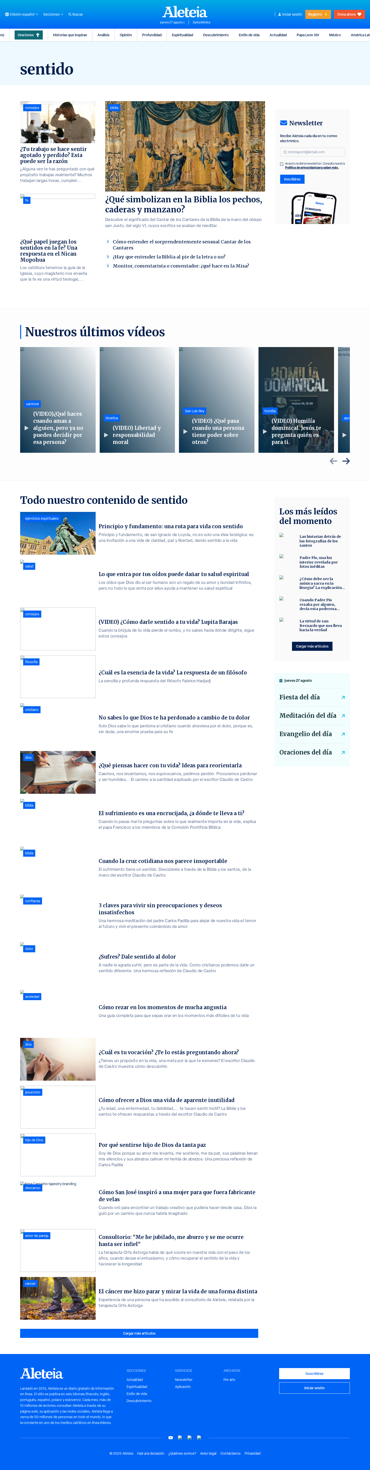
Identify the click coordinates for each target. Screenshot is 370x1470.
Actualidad (278, 34)
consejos (32, 107)
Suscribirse (314, 1373)
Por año (229, 1379)
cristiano (32, 709)
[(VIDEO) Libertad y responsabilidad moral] (137, 400)
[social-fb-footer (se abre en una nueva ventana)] (180, 1437)
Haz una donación (150, 1453)
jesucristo (32, 1092)
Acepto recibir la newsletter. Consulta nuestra (315, 166)
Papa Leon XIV (308, 34)
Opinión (126, 34)
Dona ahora (346, 14)
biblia (114, 107)
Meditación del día (308, 716)
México (335, 34)
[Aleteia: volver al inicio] (185, 11)
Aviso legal (208, 1453)
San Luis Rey (194, 411)
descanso (32, 1188)
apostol (350, 418)
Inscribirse (292, 179)
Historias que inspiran (70, 34)
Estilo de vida (249, 34)
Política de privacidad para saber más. (312, 167)
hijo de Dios (34, 1140)
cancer (30, 1283)
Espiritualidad (182, 34)
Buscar (77, 14)
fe (26, 200)
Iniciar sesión (292, 14)
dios (28, 757)
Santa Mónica (201, 22)
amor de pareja (36, 1235)
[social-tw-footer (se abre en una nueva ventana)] (190, 1437)
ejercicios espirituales (42, 518)
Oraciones (26, 34)
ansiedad (32, 996)
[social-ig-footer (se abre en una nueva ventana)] (199, 1437)
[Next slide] (346, 461)
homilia (270, 411)
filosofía (31, 662)
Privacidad (253, 1453)
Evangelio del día (305, 734)
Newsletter (184, 1379)
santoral (32, 404)
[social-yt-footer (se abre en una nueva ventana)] (170, 1437)
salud (29, 566)
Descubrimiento (216, 34)
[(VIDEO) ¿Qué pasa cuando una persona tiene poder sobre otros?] (216, 400)
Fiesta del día (299, 697)
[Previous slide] (333, 461)
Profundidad (152, 34)
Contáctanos (230, 1453)
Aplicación (183, 1386)
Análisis (103, 34)
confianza (32, 901)
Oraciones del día (305, 752)
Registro (315, 14)
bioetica (112, 418)
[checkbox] (281, 164)
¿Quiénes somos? (182, 1453)
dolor (29, 949)
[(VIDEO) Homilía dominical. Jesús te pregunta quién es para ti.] (296, 400)
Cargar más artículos (139, 1333)
